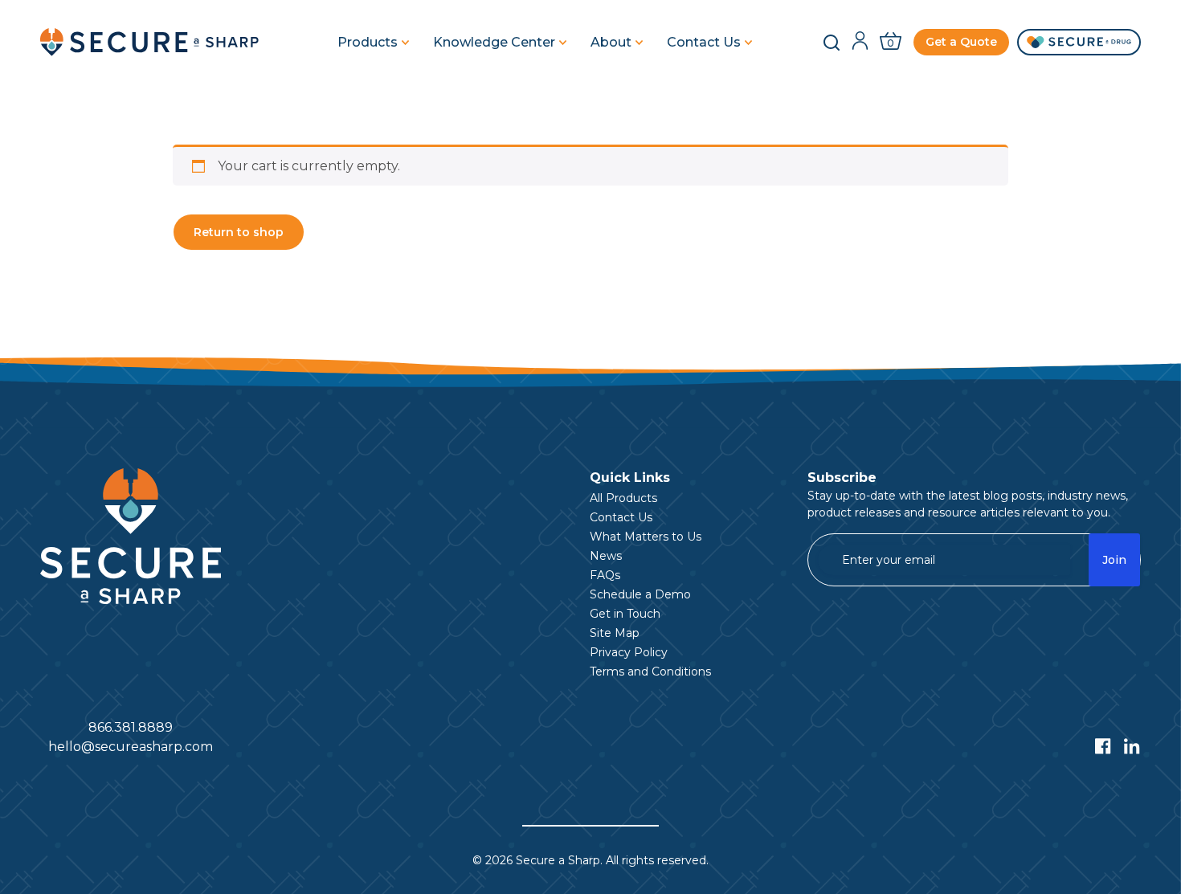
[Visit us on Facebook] (1103, 746)
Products (367, 42)
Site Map (615, 633)
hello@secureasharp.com (130, 746)
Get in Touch (625, 613)
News (606, 556)
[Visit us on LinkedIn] (1132, 746)
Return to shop (239, 232)
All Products (623, 498)
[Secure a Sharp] (152, 42)
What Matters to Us (645, 536)
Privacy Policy (629, 652)
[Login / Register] (860, 42)
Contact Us (704, 42)
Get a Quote (961, 42)
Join (1114, 560)
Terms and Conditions (650, 671)
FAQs (605, 575)
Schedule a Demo (640, 594)
